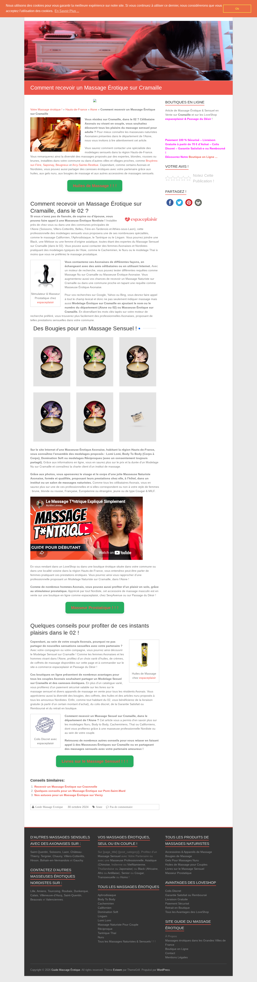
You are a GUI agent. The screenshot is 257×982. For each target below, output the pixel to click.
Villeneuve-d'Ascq (51, 895)
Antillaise (113, 873)
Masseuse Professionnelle (127, 860)
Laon (65, 851)
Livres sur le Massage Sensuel (184, 868)
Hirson (34, 860)
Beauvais (36, 899)
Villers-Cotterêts (74, 856)
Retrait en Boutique (177, 907)
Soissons (55, 851)
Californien (104, 907)
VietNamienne (136, 864)
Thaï (113, 933)
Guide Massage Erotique (49, 806)
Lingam (102, 916)
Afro (100, 873)
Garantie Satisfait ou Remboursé (186, 895)
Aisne (93, 109)
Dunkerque (81, 891)
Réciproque (105, 928)
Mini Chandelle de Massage (52, 348)
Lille (32, 891)
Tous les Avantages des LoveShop (187, 912)
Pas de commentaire (121, 806)
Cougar (139, 873)
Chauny (57, 856)
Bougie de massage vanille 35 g (138, 403)
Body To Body (106, 899)
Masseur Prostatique (178, 873)
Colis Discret (173, 890)
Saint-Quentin (39, 851)
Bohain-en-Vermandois (54, 860)
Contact (170, 953)
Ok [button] (237, 8)
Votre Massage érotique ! (46, 109)
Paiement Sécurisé (177, 903)
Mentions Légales (176, 957)
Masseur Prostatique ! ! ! (94, 607)
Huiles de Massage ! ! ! (95, 186)
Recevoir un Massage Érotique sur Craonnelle (65, 786)
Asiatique (151, 860)
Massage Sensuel (109, 856)
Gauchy (78, 860)
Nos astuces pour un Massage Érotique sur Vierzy (68, 795)
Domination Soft (108, 912)
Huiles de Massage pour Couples (186, 864)
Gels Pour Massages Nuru (182, 860)
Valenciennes (54, 899)
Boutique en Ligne (176, 948)
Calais (34, 895)
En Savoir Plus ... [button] (67, 11)
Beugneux (62, 164)
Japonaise (125, 868)
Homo (124, 877)
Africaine (152, 868)
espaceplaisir (45, 302)
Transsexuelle (106, 877)
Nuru (101, 937)
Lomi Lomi (104, 920)
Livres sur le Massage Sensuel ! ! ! (95, 761)
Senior (125, 873)
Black (141, 868)
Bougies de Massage (178, 856)
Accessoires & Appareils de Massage (188, 851)
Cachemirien (106, 903)
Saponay (48, 164)
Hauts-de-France (76, 109)
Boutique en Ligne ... (203, 156)
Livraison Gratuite (176, 899)
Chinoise (104, 864)
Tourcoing (54, 891)
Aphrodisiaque (107, 895)
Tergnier (46, 856)
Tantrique (104, 933)
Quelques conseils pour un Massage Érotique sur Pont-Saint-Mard (79, 790)
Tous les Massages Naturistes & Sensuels (124, 941)
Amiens (41, 891)
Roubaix (67, 891)
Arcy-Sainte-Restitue (85, 164)
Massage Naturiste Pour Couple (118, 924)
